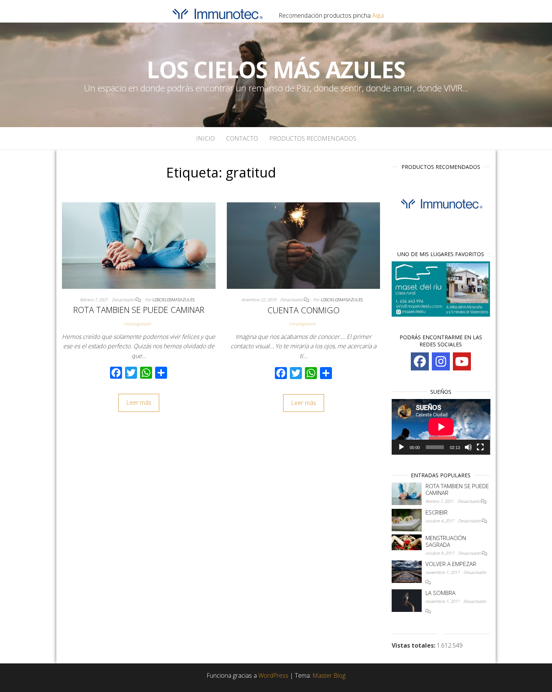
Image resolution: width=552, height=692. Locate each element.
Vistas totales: (414, 645)
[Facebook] (420, 361)
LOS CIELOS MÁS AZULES (276, 69)
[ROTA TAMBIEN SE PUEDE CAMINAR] (139, 245)
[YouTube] (462, 361)
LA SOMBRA (440, 592)
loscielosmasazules (173, 299)
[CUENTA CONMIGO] (303, 245)
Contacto (242, 138)
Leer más (138, 402)
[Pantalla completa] (480, 447)
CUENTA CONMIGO (303, 310)
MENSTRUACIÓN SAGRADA (445, 541)
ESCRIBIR (436, 512)
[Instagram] (441, 361)
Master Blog (328, 675)
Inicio (205, 138)
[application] (441, 427)
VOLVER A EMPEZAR (450, 564)
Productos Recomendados (312, 138)
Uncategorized (137, 323)
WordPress (273, 675)
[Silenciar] (468, 447)
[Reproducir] (401, 447)
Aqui (378, 15)
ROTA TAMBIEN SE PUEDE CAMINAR (138, 309)
